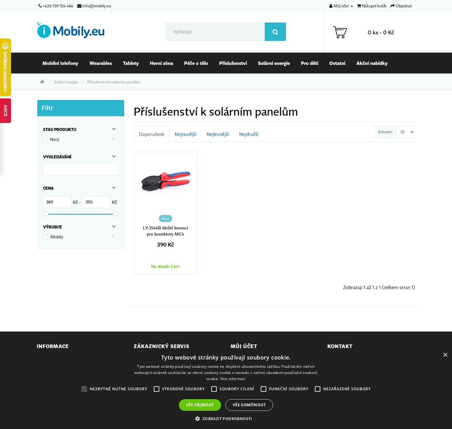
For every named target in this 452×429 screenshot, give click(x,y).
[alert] (226, 388)
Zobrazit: (385, 131)
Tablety (131, 63)
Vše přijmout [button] (200, 404)
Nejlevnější (218, 134)
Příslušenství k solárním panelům (113, 82)
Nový (54, 139)
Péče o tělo (196, 63)
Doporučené (151, 134)
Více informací (233, 378)
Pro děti (309, 63)
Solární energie (274, 63)
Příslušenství (233, 63)
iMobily (56, 236)
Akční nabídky (372, 63)
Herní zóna (161, 63)
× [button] (445, 355)
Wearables (100, 63)
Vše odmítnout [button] (249, 404)
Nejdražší (248, 134)
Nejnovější (185, 134)
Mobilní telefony (60, 63)
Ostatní (337, 63)
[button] (226, 418)
